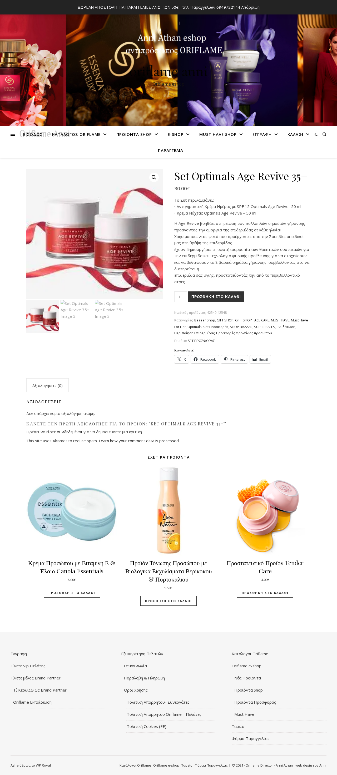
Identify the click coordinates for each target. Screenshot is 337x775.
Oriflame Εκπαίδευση (32, 702)
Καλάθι (295, 134)
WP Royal (43, 765)
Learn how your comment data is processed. (139, 440)
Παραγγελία (170, 150)
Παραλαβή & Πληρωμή (144, 677)
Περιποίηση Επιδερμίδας (194, 333)
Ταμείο (238, 726)
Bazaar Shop (204, 320)
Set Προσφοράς (215, 326)
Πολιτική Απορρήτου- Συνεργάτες (158, 702)
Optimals (194, 326)
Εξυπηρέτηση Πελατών (142, 653)
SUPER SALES (264, 326)
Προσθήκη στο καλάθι (216, 297)
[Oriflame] (168, 65)
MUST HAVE (280, 320)
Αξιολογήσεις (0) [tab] (47, 385)
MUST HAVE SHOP (218, 134)
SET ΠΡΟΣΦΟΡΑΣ (201, 340)
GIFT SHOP (225, 320)
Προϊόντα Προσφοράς (255, 702)
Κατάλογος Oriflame (76, 134)
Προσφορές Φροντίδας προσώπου (244, 333)
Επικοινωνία (135, 665)
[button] (154, 177)
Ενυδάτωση (286, 326)
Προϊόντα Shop (134, 134)
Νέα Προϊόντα (247, 677)
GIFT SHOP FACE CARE (252, 320)
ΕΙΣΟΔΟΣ (33, 134)
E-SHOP (176, 134)
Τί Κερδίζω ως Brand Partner (40, 690)
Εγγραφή (262, 134)
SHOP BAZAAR (241, 326)
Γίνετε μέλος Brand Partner (36, 677)
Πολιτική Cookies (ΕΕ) (146, 726)
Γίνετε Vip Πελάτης (28, 665)
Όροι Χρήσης (136, 690)
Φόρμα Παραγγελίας (251, 738)
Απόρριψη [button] (250, 7)
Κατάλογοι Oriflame (250, 653)
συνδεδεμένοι (70, 431)
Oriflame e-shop (246, 665)
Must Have (244, 714)
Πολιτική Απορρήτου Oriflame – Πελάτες (163, 714)
